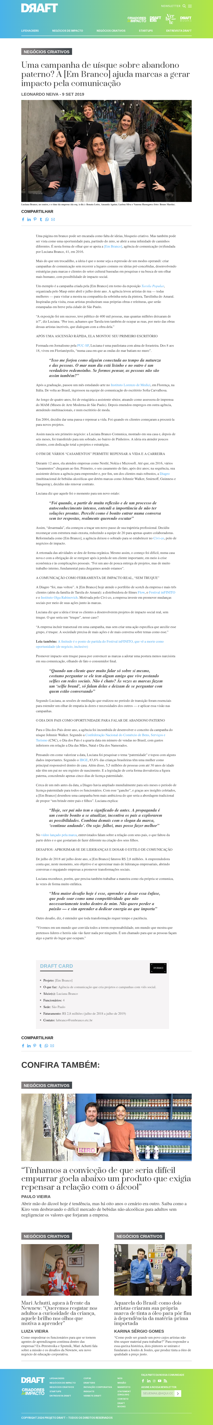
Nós (119, 1378)
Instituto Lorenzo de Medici (130, 384)
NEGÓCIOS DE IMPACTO (67, 31)
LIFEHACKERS (30, 31)
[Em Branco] (113, 246)
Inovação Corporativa (98, 1387)
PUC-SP (83, 345)
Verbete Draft (92, 1396)
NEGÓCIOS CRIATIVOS (111, 31)
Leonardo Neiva (39, 94)
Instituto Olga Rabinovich (59, 597)
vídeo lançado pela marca (59, 834)
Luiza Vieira (34, 1331)
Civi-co (158, 538)
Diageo (165, 473)
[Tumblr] (41, 219)
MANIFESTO (123, 1387)
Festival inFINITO (162, 592)
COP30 (87, 1378)
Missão (121, 1383)
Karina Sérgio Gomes (139, 1331)
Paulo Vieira (36, 1196)
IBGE (84, 760)
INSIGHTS (89, 1392)
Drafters (89, 1383)
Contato (122, 1399)
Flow (141, 592)
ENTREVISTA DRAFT (179, 31)
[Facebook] (23, 219)
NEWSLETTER (170, 6)
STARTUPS (146, 31)
